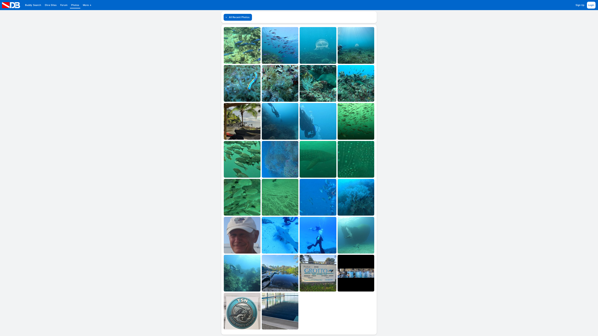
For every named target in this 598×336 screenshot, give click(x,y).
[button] (33, 5)
